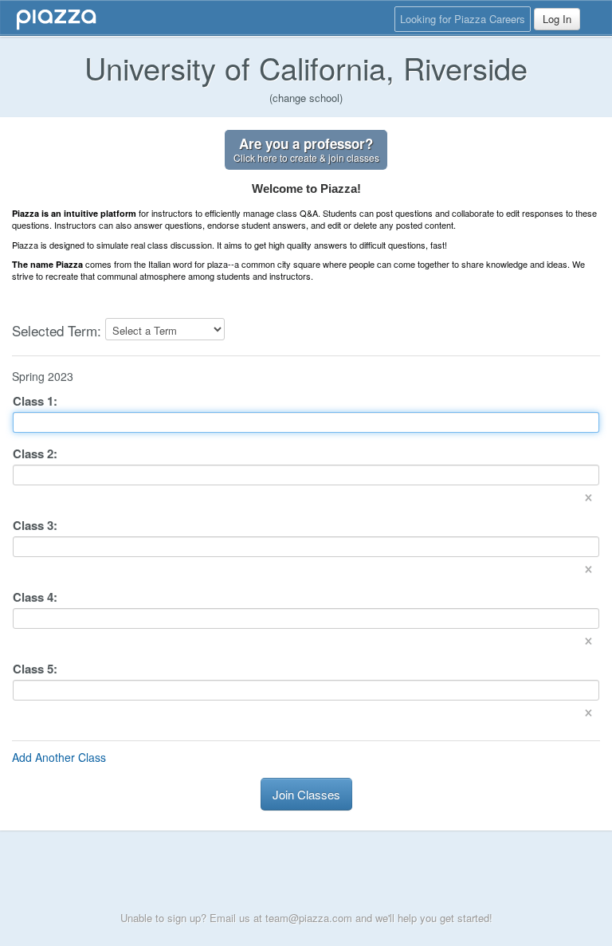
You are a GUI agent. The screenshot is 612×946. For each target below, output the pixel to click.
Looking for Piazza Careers (462, 18)
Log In (557, 18)
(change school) (306, 97)
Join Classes (306, 794)
